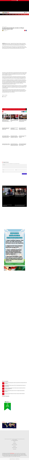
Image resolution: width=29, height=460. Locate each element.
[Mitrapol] (6, 12)
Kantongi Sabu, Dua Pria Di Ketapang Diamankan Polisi (7, 205)
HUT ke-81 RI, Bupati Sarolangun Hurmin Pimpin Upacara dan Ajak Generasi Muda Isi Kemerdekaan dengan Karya (15, 388)
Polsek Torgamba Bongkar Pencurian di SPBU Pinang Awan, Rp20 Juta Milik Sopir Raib (20, 205)
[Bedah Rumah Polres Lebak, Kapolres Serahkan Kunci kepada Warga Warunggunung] (6, 116)
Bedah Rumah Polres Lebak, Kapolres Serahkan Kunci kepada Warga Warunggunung (5, 121)
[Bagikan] (26, 30)
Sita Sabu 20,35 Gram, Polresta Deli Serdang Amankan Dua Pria (6, 144)
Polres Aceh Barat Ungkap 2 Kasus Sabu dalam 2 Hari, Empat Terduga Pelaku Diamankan (6, 137)
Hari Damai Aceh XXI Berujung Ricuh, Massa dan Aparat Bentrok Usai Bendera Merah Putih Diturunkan (16, 383)
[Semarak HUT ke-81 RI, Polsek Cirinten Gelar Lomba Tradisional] (23, 132)
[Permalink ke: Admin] (3, 30)
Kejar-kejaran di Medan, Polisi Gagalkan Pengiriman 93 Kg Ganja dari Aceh (5, 129)
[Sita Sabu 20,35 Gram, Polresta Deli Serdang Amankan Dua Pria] (6, 140)
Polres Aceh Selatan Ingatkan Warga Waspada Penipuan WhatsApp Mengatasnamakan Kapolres (22, 129)
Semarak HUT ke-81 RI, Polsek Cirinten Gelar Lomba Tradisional (22, 137)
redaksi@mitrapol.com (15, 440)
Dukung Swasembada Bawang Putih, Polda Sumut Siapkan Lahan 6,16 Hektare (22, 145)
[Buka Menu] (24, 12)
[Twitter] (23, 111)
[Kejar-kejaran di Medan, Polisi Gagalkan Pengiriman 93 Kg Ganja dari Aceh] (6, 124)
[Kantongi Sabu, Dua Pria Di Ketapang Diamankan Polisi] (8, 200)
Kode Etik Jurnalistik (14, 447)
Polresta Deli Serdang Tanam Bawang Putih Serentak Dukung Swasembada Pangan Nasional (14, 145)
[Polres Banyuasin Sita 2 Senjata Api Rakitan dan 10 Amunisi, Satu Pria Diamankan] (20, 191)
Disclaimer (14, 446)
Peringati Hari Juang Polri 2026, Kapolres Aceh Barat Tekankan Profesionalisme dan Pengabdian (23, 121)
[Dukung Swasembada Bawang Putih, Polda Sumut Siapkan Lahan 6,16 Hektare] (23, 140)
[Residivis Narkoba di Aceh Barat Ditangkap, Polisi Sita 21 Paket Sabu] (14, 116)
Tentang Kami (14, 443)
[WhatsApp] (26, 111)
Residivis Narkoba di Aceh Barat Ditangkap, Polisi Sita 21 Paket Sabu (14, 121)
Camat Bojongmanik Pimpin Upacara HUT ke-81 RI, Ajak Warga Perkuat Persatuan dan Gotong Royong (15, 385)
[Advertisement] (14, 6)
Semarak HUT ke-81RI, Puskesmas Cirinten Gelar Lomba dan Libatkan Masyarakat (15, 393)
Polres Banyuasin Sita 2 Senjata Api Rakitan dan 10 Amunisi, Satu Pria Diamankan (20, 195)
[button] (26, 12)
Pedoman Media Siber (14, 444)
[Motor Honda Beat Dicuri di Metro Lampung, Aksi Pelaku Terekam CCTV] (8, 191)
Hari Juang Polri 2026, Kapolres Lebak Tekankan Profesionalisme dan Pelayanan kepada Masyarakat (14, 129)
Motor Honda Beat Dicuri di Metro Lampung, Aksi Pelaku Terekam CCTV (8, 195)
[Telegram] (24, 111)
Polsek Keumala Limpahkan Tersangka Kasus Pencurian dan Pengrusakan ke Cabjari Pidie (14, 137)
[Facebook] (22, 111)
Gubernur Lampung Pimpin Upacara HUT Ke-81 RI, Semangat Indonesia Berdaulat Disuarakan (14, 391)
